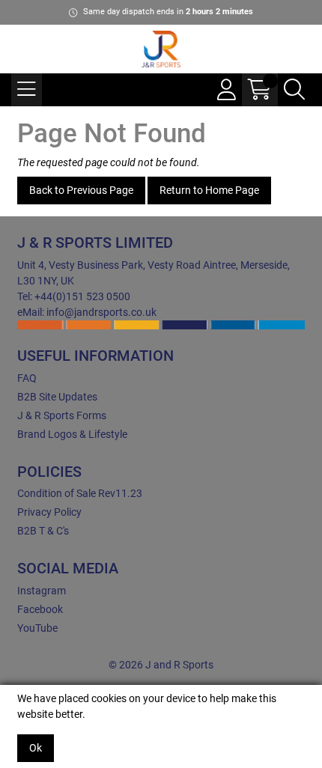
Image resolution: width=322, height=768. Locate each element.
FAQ (27, 378)
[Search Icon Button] (294, 89)
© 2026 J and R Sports (161, 665)
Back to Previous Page (81, 190)
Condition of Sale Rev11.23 (79, 493)
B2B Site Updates (57, 397)
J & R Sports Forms (61, 415)
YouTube (37, 628)
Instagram (41, 591)
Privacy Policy (49, 512)
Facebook (40, 609)
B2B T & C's (43, 531)
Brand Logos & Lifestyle (72, 434)
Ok (35, 748)
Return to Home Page (209, 190)
